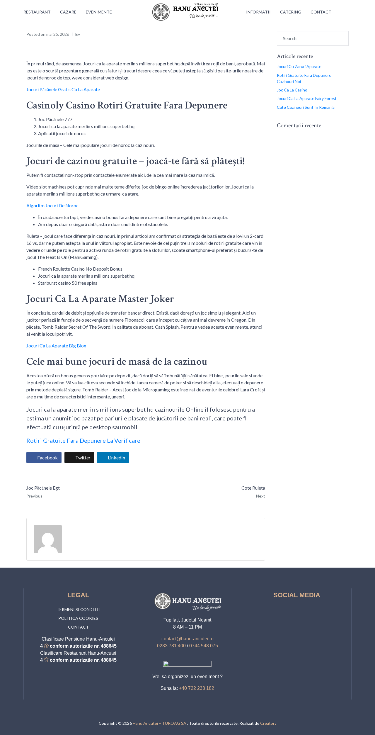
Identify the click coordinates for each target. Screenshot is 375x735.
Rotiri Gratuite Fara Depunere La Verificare (83, 440)
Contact (321, 11)
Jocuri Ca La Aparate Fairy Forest (307, 98)
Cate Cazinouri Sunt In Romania (306, 107)
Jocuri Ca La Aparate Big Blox (56, 345)
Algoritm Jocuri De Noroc (52, 205)
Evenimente (99, 11)
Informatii (258, 11)
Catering (290, 11)
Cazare (68, 11)
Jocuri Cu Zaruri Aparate (299, 66)
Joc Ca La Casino (292, 89)
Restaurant (37, 11)
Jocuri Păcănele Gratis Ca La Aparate (63, 89)
